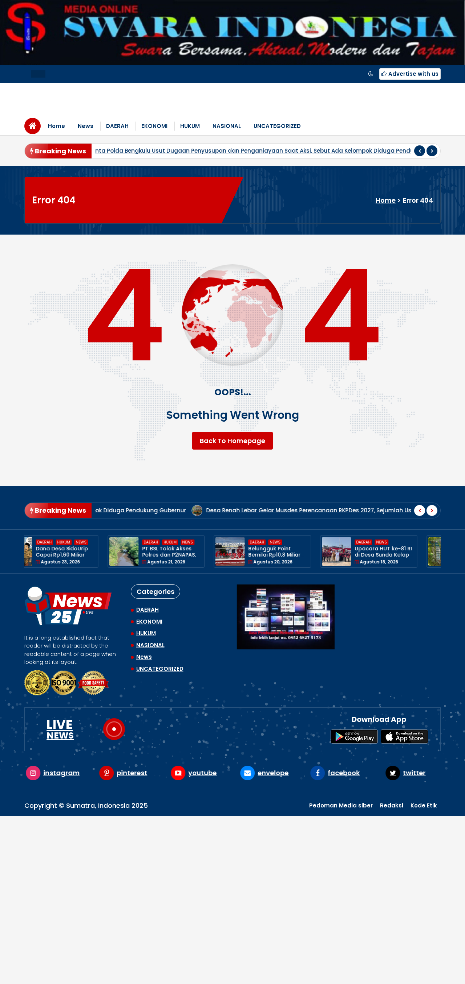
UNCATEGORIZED (277, 126)
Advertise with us (412, 74)
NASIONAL (227, 126)
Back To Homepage (232, 440)
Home (56, 126)
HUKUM (190, 126)
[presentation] (419, 150)
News (85, 126)
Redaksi (391, 805)
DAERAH (117, 126)
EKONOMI (154, 126)
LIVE (60, 729)
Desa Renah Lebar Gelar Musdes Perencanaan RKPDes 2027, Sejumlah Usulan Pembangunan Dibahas (233, 510)
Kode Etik (424, 805)
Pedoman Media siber (341, 805)
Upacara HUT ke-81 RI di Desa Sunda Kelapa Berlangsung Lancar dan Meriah (301, 557)
